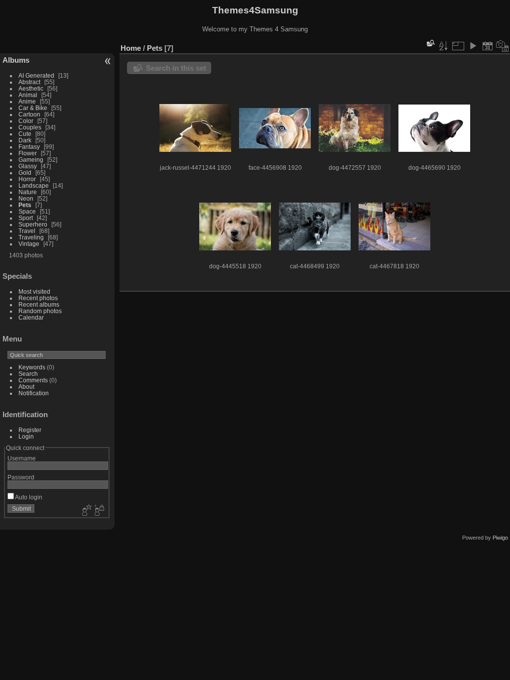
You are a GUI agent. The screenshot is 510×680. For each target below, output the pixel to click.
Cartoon (29, 114)
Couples (29, 127)
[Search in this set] (429, 43)
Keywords (31, 367)
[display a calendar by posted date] (487, 45)
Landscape (33, 185)
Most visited (34, 291)
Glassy (27, 166)
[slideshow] (472, 45)
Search (28, 373)
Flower (27, 153)
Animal (27, 95)
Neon (25, 198)
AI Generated (36, 75)
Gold (24, 172)
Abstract (29, 82)
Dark (25, 140)
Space (27, 211)
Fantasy (29, 146)
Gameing (30, 159)
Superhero (32, 224)
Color (25, 120)
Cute (24, 133)
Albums (15, 60)
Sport (25, 218)
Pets (24, 205)
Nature (27, 192)
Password (20, 477)
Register (29, 430)
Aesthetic (30, 88)
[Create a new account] (85, 510)
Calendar (31, 317)
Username (21, 458)
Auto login (28, 497)
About (26, 386)
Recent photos (38, 298)
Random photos (40, 311)
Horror (27, 179)
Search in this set (176, 68)
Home (131, 48)
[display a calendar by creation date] (502, 45)
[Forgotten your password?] (98, 510)
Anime (27, 101)
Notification (33, 393)
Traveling (31, 237)
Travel (26, 230)
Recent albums (38, 304)
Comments (33, 380)
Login (26, 436)
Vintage (28, 243)
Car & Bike (32, 108)
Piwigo (500, 538)
